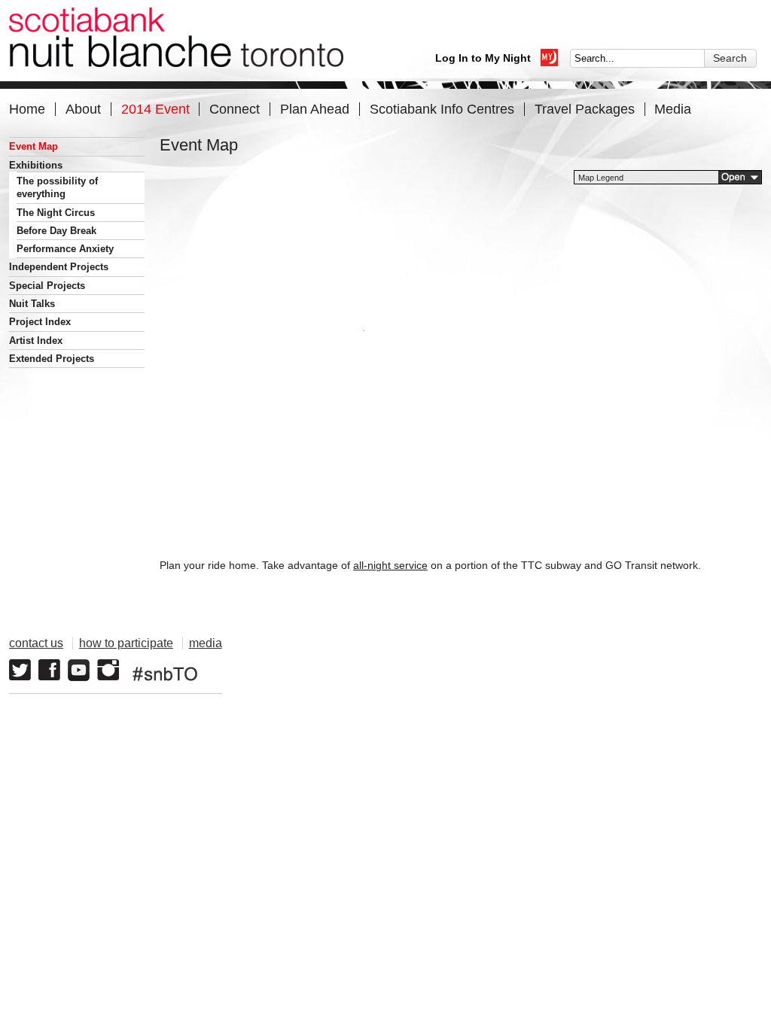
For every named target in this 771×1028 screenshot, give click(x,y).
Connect (234, 109)
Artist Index (35, 340)
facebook (49, 670)
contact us (36, 643)
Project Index (40, 321)
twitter (20, 670)
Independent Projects (58, 266)
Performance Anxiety (65, 248)
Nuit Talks (32, 303)
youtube (79, 670)
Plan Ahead (314, 109)
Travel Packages (585, 109)
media (205, 643)
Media (672, 109)
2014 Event (155, 109)
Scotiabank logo (691, 662)
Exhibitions (35, 165)
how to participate (126, 643)
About (83, 109)
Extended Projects (51, 358)
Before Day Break (56, 230)
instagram (108, 670)
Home (27, 109)
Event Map (33, 146)
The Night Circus (56, 212)
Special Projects (47, 285)
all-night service (390, 565)
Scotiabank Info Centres (442, 109)
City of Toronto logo (563, 662)
